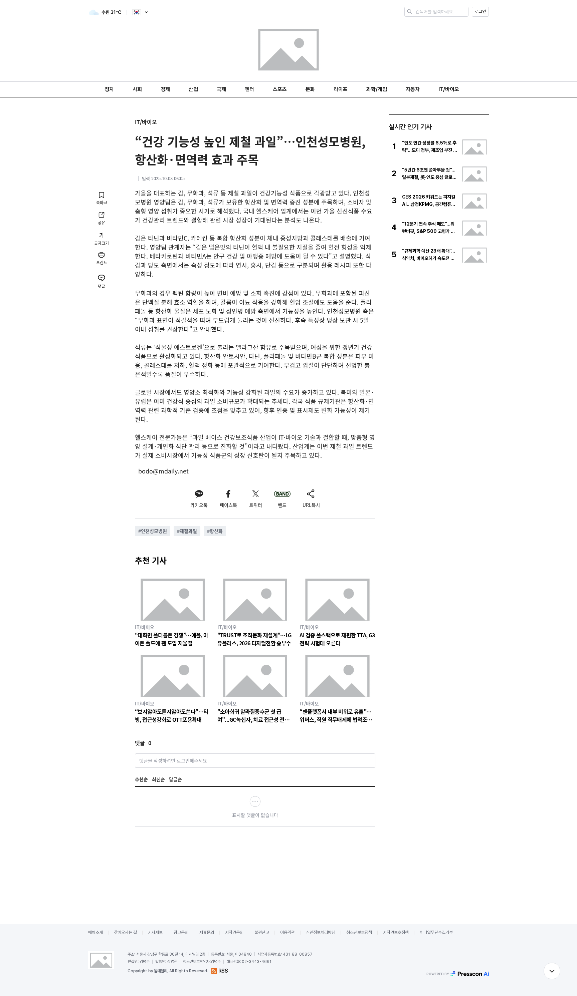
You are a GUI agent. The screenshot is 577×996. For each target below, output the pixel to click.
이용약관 (287, 932)
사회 (137, 89)
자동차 (413, 89)
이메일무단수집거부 (436, 932)
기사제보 (155, 932)
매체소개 (95, 932)
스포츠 (280, 89)
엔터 (249, 89)
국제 (221, 89)
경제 (165, 89)
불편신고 (261, 932)
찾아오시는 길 (125, 932)
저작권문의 (234, 932)
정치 (109, 89)
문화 (310, 89)
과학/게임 (376, 89)
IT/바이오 (448, 89)
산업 (193, 89)
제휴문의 (206, 932)
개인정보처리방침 (320, 932)
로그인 (480, 11)
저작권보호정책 (396, 932)
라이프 (341, 89)
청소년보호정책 (359, 932)
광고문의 (181, 932)
